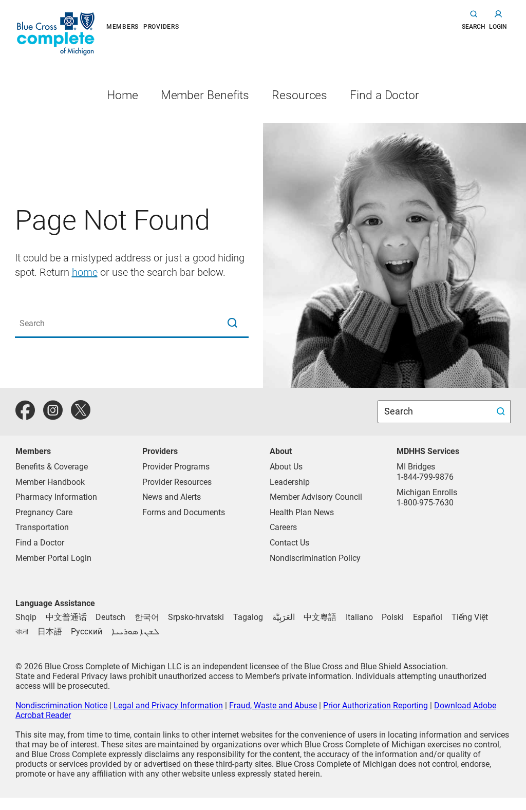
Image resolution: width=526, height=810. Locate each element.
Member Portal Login (53, 558)
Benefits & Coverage (51, 467)
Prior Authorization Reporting (375, 705)
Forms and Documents (183, 512)
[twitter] (80, 416)
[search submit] (502, 411)
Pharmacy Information (56, 497)
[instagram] (53, 416)
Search (399, 411)
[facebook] (25, 416)
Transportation (42, 527)
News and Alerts (171, 497)
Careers (283, 527)
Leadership (290, 482)
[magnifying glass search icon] (232, 323)
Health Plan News (302, 512)
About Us (286, 467)
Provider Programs (176, 467)
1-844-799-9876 (425, 477)
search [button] (473, 26)
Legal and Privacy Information (168, 705)
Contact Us (289, 543)
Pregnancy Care (43, 512)
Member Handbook (50, 482)
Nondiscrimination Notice (61, 705)
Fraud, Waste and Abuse (273, 705)
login (498, 26)
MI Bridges (416, 467)
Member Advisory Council (316, 497)
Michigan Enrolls (427, 492)
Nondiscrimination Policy (315, 558)
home (85, 272)
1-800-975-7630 (425, 502)
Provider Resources (177, 482)
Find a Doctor (39, 543)
